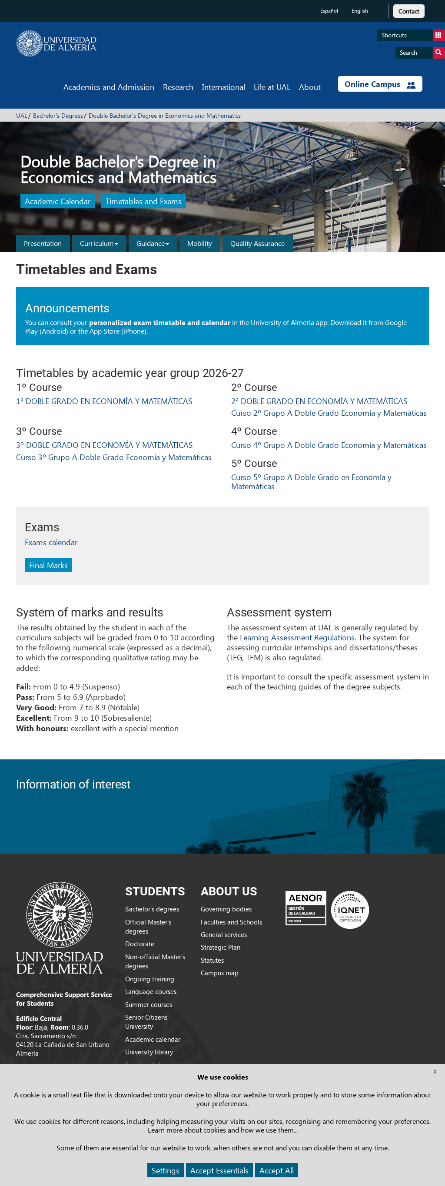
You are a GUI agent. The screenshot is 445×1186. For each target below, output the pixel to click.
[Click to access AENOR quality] (327, 909)
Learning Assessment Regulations (297, 637)
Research (178, 86)
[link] (409, 9)
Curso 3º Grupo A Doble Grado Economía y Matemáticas (114, 456)
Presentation (43, 243)
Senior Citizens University (146, 1021)
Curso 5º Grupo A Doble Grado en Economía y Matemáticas (311, 481)
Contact (409, 11)
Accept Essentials (219, 1170)
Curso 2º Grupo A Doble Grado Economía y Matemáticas (329, 412)
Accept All (276, 1170)
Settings (165, 1170)
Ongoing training (149, 978)
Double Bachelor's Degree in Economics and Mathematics (165, 115)
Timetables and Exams (144, 201)
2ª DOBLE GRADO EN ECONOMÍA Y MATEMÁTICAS (319, 400)
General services (224, 934)
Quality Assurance (257, 243)
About (310, 86)
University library (149, 1051)
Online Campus (373, 84)
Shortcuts (394, 35)
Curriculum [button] (97, 243)
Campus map (220, 972)
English (360, 10)
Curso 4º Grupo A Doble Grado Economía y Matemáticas (329, 444)
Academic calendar (152, 1039)
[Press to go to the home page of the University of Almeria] (56, 43)
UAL (21, 115)
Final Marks (48, 565)
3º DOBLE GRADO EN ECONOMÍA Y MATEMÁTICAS (104, 444)
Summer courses (148, 1004)
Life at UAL (272, 86)
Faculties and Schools (231, 922)
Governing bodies (226, 908)
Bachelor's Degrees (58, 115)
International (223, 86)
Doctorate (139, 943)
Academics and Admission (108, 86)
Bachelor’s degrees (152, 908)
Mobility (199, 243)
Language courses (150, 991)
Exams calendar (51, 542)
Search (408, 52)
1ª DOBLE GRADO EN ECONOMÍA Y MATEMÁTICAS (104, 400)
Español (329, 10)
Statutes (212, 960)
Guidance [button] (150, 243)
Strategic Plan (220, 947)
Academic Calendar (57, 201)
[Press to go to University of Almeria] (59, 927)
